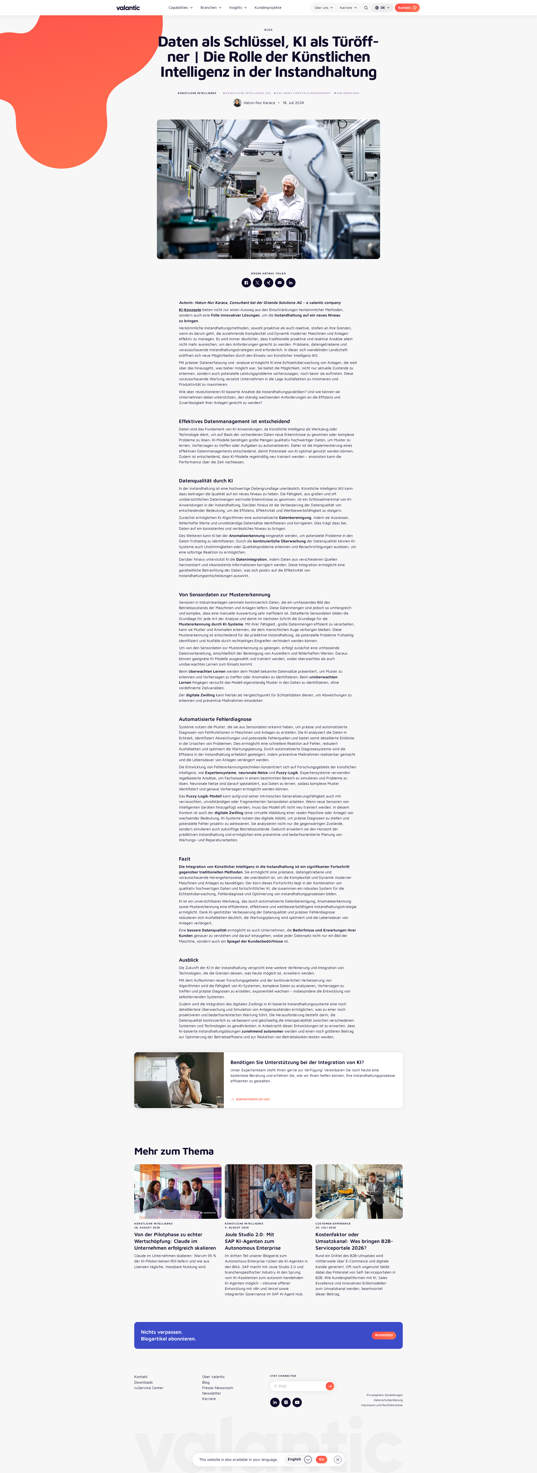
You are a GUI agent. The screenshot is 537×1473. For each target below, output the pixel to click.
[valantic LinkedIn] (291, 282)
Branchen (209, 7)
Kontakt (404, 7)
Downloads (143, 1382)
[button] (382, 8)
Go (321, 1459)
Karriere (346, 7)
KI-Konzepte (190, 309)
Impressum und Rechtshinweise (382, 1405)
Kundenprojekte (268, 7)
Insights (235, 7)
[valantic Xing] (268, 282)
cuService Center (148, 1388)
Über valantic (213, 1376)
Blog (206, 1382)
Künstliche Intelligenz (197, 93)
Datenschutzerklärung (388, 1400)
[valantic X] (257, 282)
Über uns (321, 7)
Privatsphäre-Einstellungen (385, 1395)
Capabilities (178, 7)
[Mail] (279, 282)
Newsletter (211, 1393)
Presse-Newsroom (217, 1388)
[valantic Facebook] (246, 282)
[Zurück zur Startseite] (128, 7)
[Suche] (366, 8)
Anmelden (384, 1335)
